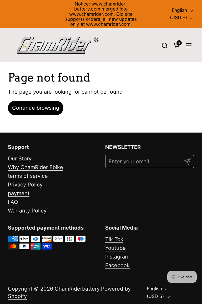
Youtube (115, 248)
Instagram (117, 257)
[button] (164, 45)
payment (18, 193)
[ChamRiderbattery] (58, 45)
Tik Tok (114, 239)
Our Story (20, 158)
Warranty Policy (27, 210)
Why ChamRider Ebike (35, 167)
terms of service (28, 176)
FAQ (13, 202)
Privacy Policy (25, 184)
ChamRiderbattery (77, 289)
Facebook (117, 265)
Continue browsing (35, 108)
